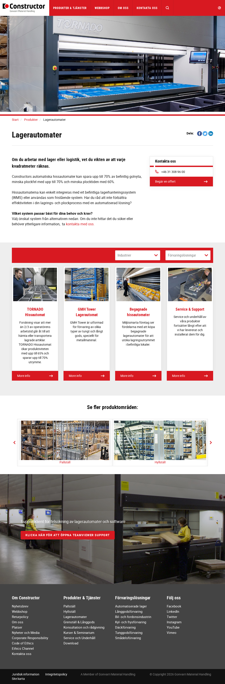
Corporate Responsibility (30, 638)
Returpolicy (20, 616)
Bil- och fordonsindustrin (133, 616)
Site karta (18, 679)
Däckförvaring (125, 627)
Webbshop (102, 8)
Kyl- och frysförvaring (130, 622)
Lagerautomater (75, 616)
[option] (64, 442)
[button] (167, 8)
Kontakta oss (147, 8)
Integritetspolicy (56, 674)
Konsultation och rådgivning (84, 627)
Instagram (174, 622)
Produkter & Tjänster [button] (70, 8)
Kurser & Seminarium (79, 632)
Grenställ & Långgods (79, 622)
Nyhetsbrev (20, 606)
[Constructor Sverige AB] (25, 8)
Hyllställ (160, 462)
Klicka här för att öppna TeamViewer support (67, 535)
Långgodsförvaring (128, 611)
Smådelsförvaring (128, 638)
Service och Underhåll (79, 638)
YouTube (173, 627)
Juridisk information (25, 674)
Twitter (172, 616)
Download (71, 643)
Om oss (17, 622)
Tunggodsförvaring (128, 632)
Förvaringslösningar (182, 255)
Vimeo (171, 632)
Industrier (124, 255)
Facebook (174, 606)
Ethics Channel (23, 648)
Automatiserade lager (131, 606)
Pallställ (65, 462)
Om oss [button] (123, 8)
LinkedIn (173, 611)
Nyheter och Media (26, 632)
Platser (17, 627)
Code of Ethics (23, 643)
